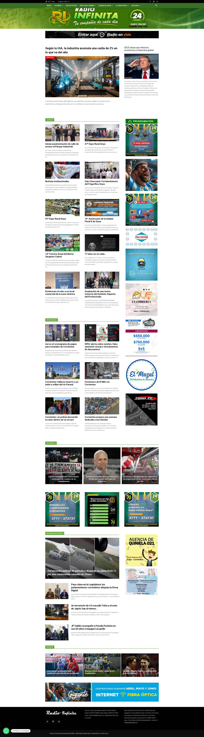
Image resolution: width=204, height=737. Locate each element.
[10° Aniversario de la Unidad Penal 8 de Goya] (102, 207)
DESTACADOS (128, 78)
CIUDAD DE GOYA (104, 5)
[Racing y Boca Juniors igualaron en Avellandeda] (102, 665)
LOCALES (48, 140)
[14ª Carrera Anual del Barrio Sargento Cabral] (62, 242)
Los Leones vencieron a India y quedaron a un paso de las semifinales (63, 672)
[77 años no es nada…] (102, 242)
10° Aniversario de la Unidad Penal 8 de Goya (99, 220)
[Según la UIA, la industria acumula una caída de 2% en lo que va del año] (82, 76)
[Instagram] (153, 1)
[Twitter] (157, 1)
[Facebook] (150, 1)
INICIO (49, 5)
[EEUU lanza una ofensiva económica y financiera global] (141, 66)
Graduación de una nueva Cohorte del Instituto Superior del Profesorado (100, 294)
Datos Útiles (71, 5)
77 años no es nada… (95, 254)
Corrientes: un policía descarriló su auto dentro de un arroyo (61, 418)
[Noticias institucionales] (62, 170)
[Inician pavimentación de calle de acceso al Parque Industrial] (62, 132)
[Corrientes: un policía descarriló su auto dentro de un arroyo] (62, 405)
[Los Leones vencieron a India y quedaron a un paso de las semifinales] (64, 665)
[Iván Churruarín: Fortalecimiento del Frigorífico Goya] (102, 170)
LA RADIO (57, 5)
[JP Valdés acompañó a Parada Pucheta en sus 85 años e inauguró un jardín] (56, 632)
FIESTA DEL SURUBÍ (87, 5)
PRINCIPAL (50, 57)
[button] (156, 6)
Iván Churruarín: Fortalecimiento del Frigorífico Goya (101, 182)
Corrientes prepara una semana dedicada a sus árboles (101, 418)
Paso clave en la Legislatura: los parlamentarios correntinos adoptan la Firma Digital (94, 587)
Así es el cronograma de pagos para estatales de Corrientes (61, 345)
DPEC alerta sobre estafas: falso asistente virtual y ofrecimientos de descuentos (101, 347)
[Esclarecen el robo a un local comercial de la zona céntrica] (62, 280)
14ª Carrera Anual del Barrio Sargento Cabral (59, 255)
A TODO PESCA (121, 5)
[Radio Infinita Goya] (56, 21)
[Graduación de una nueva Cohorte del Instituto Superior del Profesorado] (102, 280)
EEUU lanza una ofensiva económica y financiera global (139, 48)
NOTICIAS (135, 5)
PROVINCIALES (49, 340)
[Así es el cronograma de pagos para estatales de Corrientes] (62, 332)
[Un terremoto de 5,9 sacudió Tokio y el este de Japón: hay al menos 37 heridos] (56, 612)
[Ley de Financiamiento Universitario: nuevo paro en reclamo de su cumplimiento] (63, 465)
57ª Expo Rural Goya (95, 144)
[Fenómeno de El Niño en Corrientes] (102, 370)
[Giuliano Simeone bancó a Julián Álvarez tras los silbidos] (140, 665)
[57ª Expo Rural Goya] (102, 132)
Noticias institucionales (57, 181)
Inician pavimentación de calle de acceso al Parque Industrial (62, 145)
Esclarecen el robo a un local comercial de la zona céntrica (60, 292)
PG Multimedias (103, 733)
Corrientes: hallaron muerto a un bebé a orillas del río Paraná (61, 383)
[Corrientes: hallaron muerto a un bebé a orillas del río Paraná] (62, 370)
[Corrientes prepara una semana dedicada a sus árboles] (102, 405)
